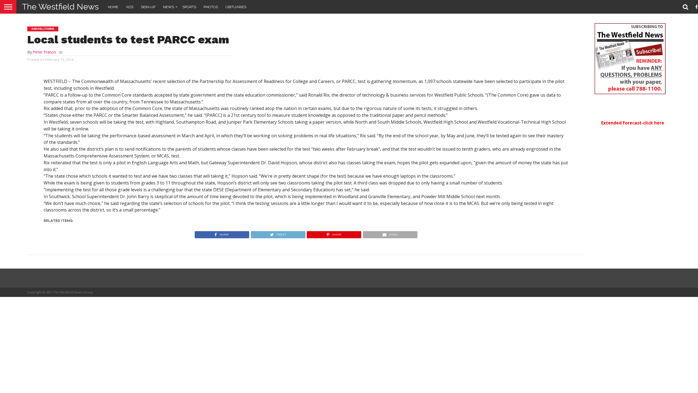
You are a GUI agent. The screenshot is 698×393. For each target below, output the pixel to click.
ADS (129, 7)
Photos (211, 7)
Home (113, 7)
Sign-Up (148, 7)
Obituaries (235, 7)
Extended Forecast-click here (632, 123)
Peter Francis (44, 52)
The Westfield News (60, 6)
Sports (189, 7)
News (168, 7)
